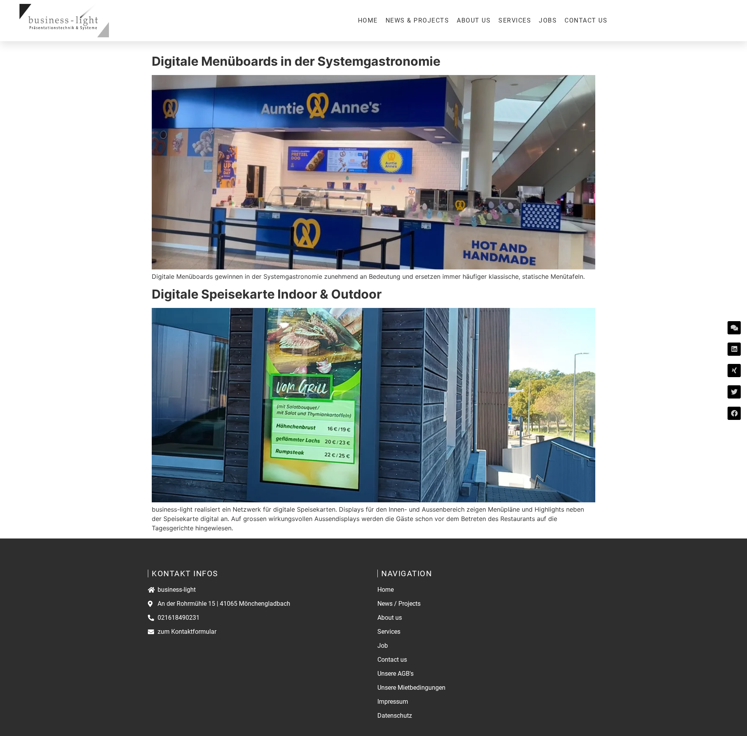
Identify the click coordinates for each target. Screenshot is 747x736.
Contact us (586, 20)
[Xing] (734, 370)
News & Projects (417, 20)
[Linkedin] (734, 349)
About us (474, 20)
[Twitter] (734, 392)
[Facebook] (734, 413)
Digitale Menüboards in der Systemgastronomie (296, 61)
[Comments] (734, 327)
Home (368, 20)
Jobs (548, 20)
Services (514, 20)
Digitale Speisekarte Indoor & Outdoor (267, 294)
